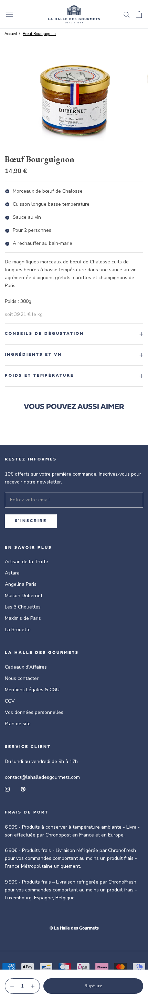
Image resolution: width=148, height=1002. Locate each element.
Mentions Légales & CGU (32, 689)
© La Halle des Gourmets (74, 928)
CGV (10, 701)
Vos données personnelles (34, 712)
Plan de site (18, 723)
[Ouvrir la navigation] (9, 14)
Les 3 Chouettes (23, 607)
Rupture (93, 986)
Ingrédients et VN (33, 355)
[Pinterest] (23, 789)
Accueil (10, 33)
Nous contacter (22, 678)
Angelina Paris (20, 584)
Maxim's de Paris (23, 618)
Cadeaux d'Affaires (26, 667)
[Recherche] (127, 14)
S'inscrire (31, 521)
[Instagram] (7, 789)
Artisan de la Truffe (26, 561)
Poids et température (39, 376)
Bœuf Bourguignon (39, 33)
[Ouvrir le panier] (139, 14)
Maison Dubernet (23, 595)
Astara (12, 573)
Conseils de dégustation (44, 334)
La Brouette (18, 629)
